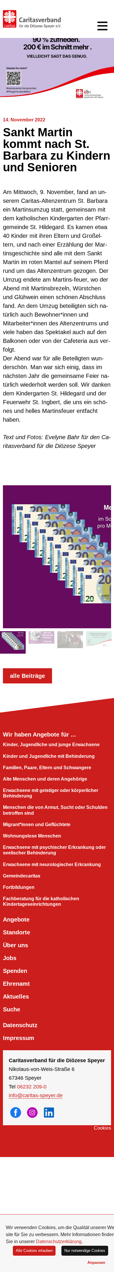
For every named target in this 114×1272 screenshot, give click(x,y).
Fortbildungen (18, 887)
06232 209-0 (31, 1087)
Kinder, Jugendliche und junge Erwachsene (51, 744)
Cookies (102, 1128)
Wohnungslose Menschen (32, 835)
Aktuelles (16, 996)
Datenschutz (20, 1025)
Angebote (16, 919)
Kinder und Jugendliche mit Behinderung (49, 756)
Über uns (15, 945)
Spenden (15, 971)
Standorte (16, 932)
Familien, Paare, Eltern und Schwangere (47, 767)
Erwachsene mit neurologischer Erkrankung (52, 864)
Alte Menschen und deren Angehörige (45, 779)
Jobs (9, 958)
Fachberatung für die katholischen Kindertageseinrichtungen (41, 901)
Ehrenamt (16, 983)
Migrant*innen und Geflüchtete (36, 824)
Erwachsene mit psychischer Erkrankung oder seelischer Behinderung (54, 850)
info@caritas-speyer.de (36, 1095)
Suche (11, 1009)
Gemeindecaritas (21, 875)
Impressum (18, 1038)
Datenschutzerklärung (59, 1241)
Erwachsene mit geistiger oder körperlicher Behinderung (50, 793)
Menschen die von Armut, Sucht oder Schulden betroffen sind (55, 810)
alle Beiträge (27, 676)
